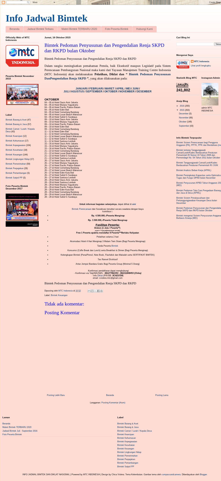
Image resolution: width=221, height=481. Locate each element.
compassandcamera (171, 474)
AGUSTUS (78, 91)
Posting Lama (161, 395)
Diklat (100, 275)
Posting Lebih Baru (56, 395)
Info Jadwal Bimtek (47, 18)
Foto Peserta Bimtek (116, 29)
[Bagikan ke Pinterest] (101, 291)
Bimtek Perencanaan (81, 209)
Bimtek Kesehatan (14, 150)
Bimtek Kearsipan (14, 136)
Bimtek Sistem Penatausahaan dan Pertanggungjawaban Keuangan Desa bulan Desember (196, 200)
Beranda (14, 29)
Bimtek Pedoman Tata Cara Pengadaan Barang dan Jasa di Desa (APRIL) (198, 191)
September (184, 126)
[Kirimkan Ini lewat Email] (89, 291)
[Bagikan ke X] (95, 291)
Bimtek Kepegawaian (15, 145)
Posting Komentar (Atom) (113, 402)
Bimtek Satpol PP (14, 177)
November (184, 117)
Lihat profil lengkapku (201, 65)
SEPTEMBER (94, 91)
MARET (110, 88)
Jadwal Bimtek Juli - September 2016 (19, 431)
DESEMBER (144, 91)
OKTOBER (110, 91)
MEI (128, 88)
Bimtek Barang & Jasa (16, 124)
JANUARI (82, 88)
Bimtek (114, 246)
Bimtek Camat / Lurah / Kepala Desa (134, 431)
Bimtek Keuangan (59, 295)
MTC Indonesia (201, 61)
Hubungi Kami (144, 29)
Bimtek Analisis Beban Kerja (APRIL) (193, 170)
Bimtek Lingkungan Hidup (18, 159)
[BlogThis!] (92, 291)
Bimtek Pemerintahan (16, 164)
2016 (182, 106)
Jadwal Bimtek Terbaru (40, 29)
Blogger (203, 474)
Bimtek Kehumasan (15, 141)
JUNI (136, 88)
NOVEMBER (127, 91)
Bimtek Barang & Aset (16, 120)
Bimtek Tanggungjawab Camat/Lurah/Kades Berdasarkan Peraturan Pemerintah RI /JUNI (197, 163)
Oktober (183, 121)
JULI (67, 91)
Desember (184, 113)
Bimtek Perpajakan (14, 168)
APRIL (120, 88)
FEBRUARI (96, 88)
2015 (182, 110)
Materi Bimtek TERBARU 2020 (79, 29)
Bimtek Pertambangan (16, 173)
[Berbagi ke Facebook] (98, 291)
